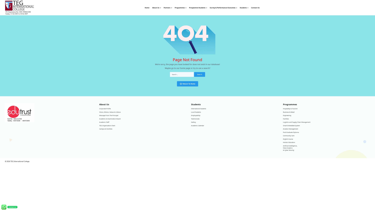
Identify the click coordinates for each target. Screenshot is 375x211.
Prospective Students (197, 8)
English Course (288, 139)
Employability (195, 115)
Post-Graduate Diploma (291, 132)
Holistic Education (289, 142)
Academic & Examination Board (110, 119)
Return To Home (189, 84)
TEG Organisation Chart (107, 126)
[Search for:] (182, 74)
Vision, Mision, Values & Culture (110, 112)
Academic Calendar (197, 126)
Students (243, 8)
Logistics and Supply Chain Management (296, 122)
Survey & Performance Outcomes (222, 8)
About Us (155, 8)
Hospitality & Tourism (290, 109)
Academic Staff (104, 122)
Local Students (196, 112)
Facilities (286, 119)
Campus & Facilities (105, 129)
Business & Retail (289, 112)
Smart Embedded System (291, 126)
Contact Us (255, 8)
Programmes (180, 8)
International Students (198, 109)
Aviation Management (290, 129)
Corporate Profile (105, 109)
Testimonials (195, 119)
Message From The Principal (108, 115)
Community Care (288, 136)
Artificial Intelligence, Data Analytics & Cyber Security (290, 148)
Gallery (193, 122)
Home (147, 8)
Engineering (287, 115)
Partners (167, 8)
